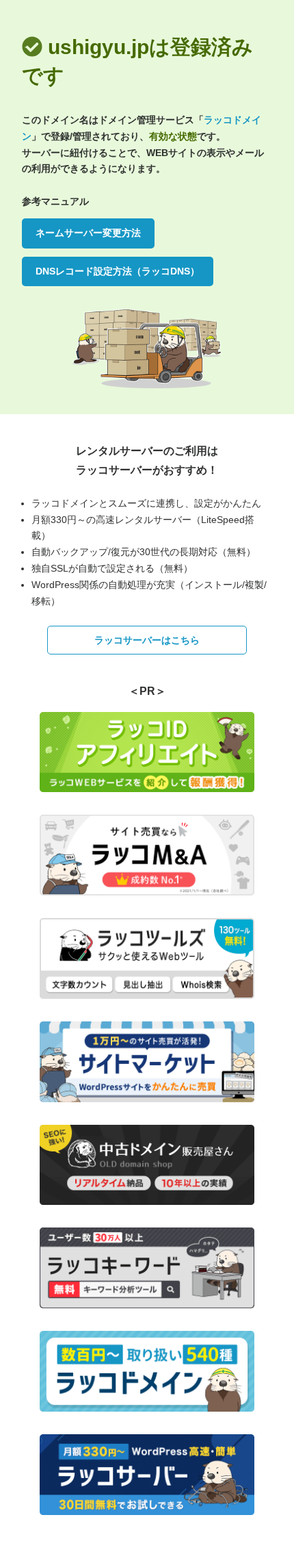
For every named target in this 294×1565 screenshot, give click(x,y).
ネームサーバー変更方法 (88, 232)
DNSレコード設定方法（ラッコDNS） (118, 271)
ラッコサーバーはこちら (147, 640)
